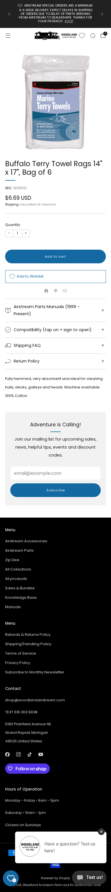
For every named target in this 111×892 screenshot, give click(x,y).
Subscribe (55, 490)
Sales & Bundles (20, 588)
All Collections (18, 569)
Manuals (13, 607)
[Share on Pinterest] (55, 291)
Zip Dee (12, 560)
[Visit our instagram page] (18, 754)
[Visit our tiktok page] (29, 754)
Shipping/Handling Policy (28, 644)
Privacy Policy (17, 662)
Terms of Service (20, 653)
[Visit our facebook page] (7, 754)
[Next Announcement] (102, 14)
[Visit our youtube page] (40, 754)
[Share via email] (65, 291)
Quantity (12, 224)
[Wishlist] (82, 35)
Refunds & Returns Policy (27, 634)
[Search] (93, 35)
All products (16, 578)
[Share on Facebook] (46, 291)
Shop (69, 21)
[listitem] (56, 14)
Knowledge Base (21, 597)
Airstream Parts (19, 550)
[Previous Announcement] (9, 14)
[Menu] (8, 35)
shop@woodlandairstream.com (35, 700)
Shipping (11, 204)
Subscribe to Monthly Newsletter (34, 672)
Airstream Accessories (26, 541)
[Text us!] (89, 879)
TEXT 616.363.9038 (21, 712)
